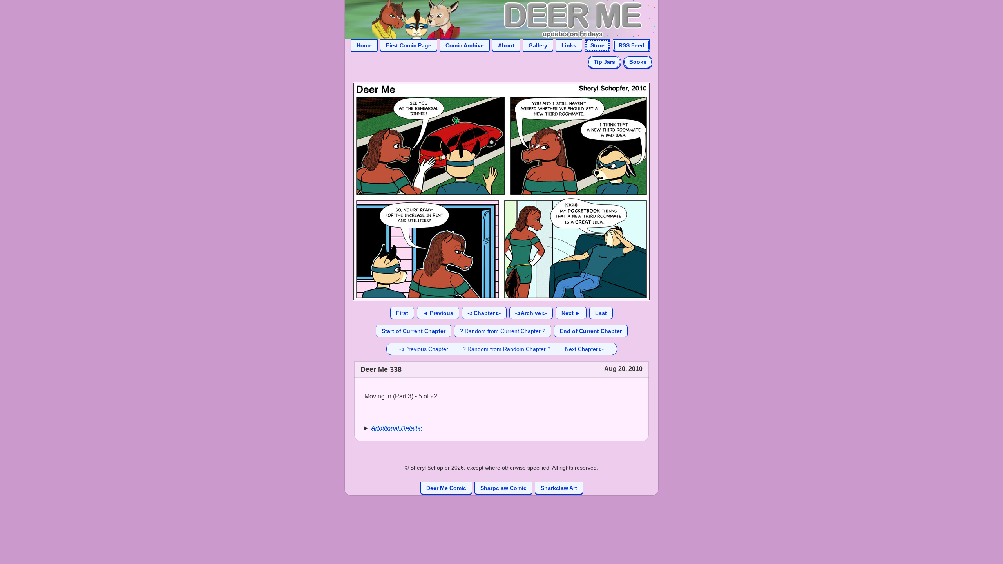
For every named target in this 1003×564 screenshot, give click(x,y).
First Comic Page (408, 45)
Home (364, 45)
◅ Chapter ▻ (484, 313)
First (402, 313)
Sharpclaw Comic (503, 488)
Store (597, 45)
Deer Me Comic (446, 488)
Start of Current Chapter (413, 331)
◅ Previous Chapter (423, 349)
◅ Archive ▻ (531, 313)
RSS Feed (632, 45)
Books (637, 62)
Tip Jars (604, 62)
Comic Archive (464, 45)
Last (601, 313)
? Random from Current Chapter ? (502, 331)
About (506, 45)
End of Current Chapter (591, 331)
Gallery (538, 45)
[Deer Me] (494, 19)
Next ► (571, 313)
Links (568, 45)
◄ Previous (438, 313)
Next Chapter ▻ (584, 349)
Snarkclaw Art (559, 488)
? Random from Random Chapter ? (506, 349)
